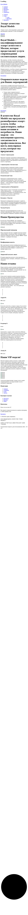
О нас (5, 16)
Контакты (6, 9)
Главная (6, 6)
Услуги (5, 10)
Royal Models (4, 4)
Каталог (6, 8)
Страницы (6, 390)
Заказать (3, 33)
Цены (5, 401)
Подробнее (3, 75)
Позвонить (6, 12)
